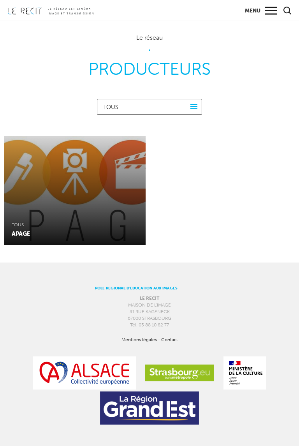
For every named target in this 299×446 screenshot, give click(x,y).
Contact (169, 339)
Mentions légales (139, 339)
